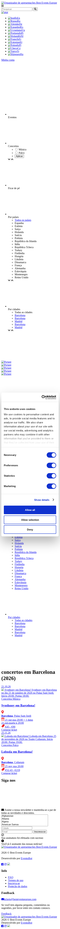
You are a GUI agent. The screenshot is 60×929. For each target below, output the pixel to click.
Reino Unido (21, 588)
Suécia (18, 546)
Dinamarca (20, 573)
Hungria (19, 567)
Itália (17, 555)
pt (7, 12)
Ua (23, 30)
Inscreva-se (40, 831)
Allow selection (30, 519)
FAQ (10, 877)
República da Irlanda (25, 552)
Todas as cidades (23, 620)
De (20, 24)
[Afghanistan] (25, 816)
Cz (19, 48)
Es (21, 27)
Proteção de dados (17, 886)
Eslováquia (20, 582)
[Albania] (25, 819)
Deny (30, 529)
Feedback (6, 913)
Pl (20, 45)
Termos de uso (15, 880)
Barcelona (20, 315)
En (18, 18)
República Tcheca (24, 558)
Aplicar (19, 156)
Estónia (18, 537)
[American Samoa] (25, 824)
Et (21, 42)
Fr (20, 39)
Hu (21, 54)
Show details (41, 499)
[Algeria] (25, 821)
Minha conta (7, 60)
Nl (22, 36)
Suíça (17, 540)
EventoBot (26, 858)
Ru (18, 21)
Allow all (30, 510)
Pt (22, 33)
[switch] (51, 465)
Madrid (18, 321)
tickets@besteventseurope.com (20, 899)
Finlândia (19, 564)
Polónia (19, 549)
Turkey (18, 561)
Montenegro (21, 585)
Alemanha (20, 579)
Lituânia (19, 570)
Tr (18, 51)
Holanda (19, 543)
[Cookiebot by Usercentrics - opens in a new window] (42, 397)
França (18, 576)
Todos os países (23, 220)
